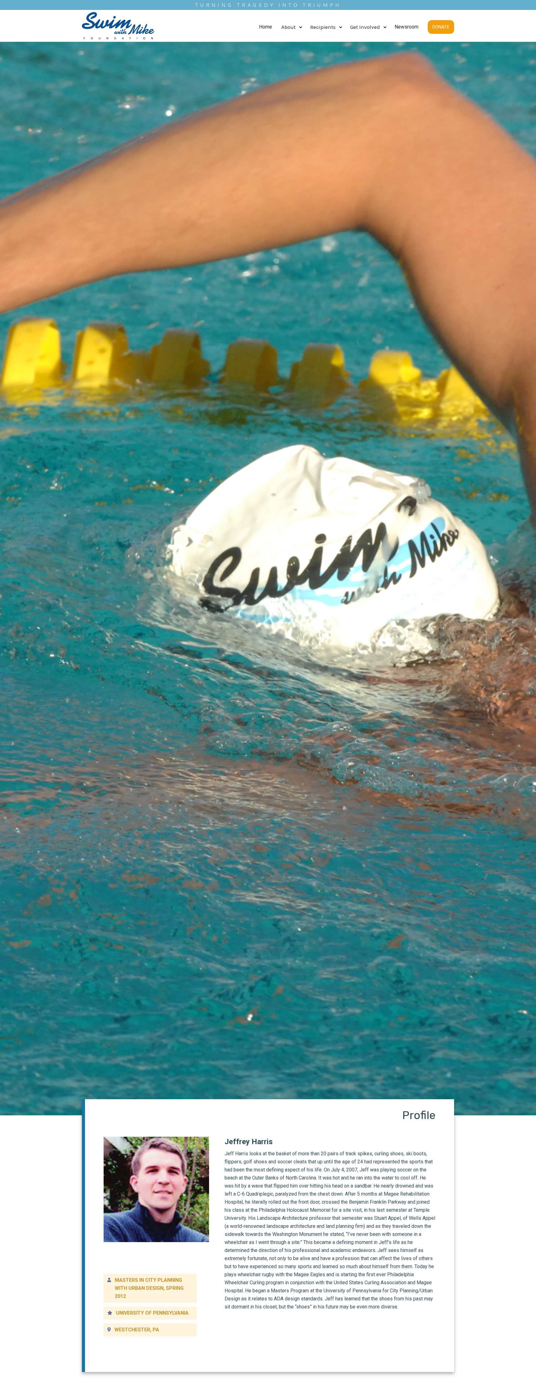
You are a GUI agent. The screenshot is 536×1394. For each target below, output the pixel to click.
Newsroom (406, 27)
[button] (291, 27)
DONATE (440, 27)
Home (265, 27)
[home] (118, 27)
